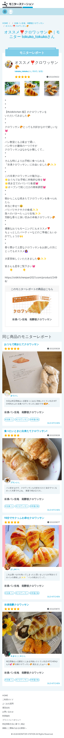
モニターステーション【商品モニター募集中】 (18, 4)
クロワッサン (22, 419)
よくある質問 (8, 703)
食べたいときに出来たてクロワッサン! (25, 431)
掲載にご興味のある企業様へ (14, 728)
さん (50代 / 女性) (29, 71)
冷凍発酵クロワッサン (16, 604)
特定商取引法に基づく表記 (13, 724)
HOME (5, 695)
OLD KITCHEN (53, 423)
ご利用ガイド (8, 699)
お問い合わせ (8, 712)
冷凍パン (10, 419)
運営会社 (6, 707)
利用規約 (6, 716)
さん (14, 395)
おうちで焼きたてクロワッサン (21, 344)
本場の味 (35, 419)
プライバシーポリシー (11, 720)
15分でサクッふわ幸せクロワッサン (24, 517)
